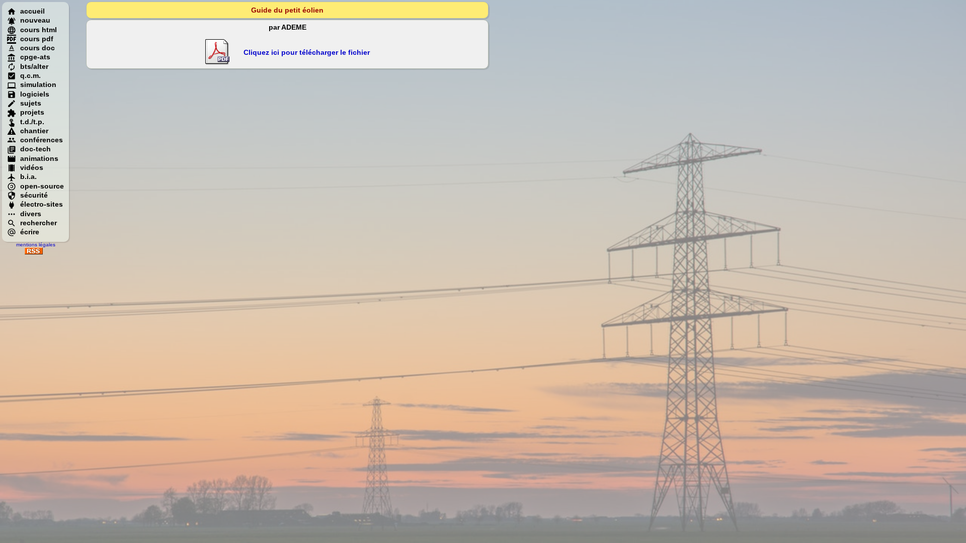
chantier (34, 131)
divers (30, 214)
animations (39, 158)
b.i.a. (28, 176)
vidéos (31, 167)
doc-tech (35, 149)
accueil (32, 11)
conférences (41, 140)
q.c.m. (30, 75)
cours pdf (36, 39)
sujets (30, 103)
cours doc (37, 48)
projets (32, 112)
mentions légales (35, 244)
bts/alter (34, 66)
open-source (42, 186)
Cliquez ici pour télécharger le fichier (307, 52)
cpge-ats (35, 57)
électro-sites (41, 204)
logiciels (34, 94)
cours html (38, 30)
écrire (29, 232)
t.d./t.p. (32, 122)
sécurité (34, 195)
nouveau (35, 20)
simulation (38, 84)
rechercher (38, 223)
